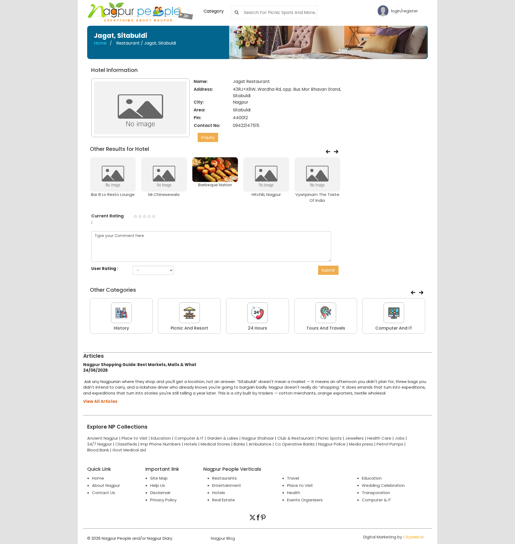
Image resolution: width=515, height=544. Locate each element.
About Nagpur (106, 485)
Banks (239, 444)
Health (293, 492)
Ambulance (260, 444)
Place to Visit (300, 485)
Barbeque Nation (215, 185)
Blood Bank (98, 450)
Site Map (159, 478)
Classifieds (126, 444)
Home (100, 43)
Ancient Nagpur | (104, 438)
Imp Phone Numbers (161, 444)
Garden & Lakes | (224, 438)
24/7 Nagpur (99, 444)
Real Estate (223, 500)
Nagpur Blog (222, 538)
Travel (293, 478)
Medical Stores (215, 444)
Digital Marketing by (393, 537)
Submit (328, 270)
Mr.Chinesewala (163, 194)
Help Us (157, 485)
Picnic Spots (330, 438)
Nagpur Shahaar (258, 438)
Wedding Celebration (383, 485)
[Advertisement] (387, 147)
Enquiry (208, 137)
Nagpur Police (331, 444)
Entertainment (226, 485)
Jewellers (354, 438)
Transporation (376, 492)
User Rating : (104, 268)
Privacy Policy (163, 500)
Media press (361, 444)
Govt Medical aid (129, 450)
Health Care (379, 438)
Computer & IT (376, 500)
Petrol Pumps (390, 444)
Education (161, 438)
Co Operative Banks (295, 444)
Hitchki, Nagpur (266, 194)
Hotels (190, 444)
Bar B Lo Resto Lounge (113, 194)
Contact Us (103, 492)
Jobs (399, 438)
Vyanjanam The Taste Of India (317, 197)
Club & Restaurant (295, 438)
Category (214, 11)
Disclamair (160, 492)
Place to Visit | (136, 438)
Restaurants (224, 478)
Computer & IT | (190, 438)
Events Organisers (305, 500)
